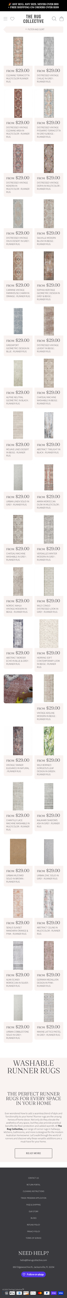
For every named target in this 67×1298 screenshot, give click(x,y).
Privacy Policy (33, 1231)
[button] (5, 18)
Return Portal (33, 1184)
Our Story (33, 1211)
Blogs (33, 1218)
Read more (33, 1153)
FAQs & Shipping (33, 1204)
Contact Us (33, 1178)
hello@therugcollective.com (33, 1260)
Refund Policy (33, 1224)
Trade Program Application (33, 1198)
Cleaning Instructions (33, 1191)
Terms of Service (33, 1238)
